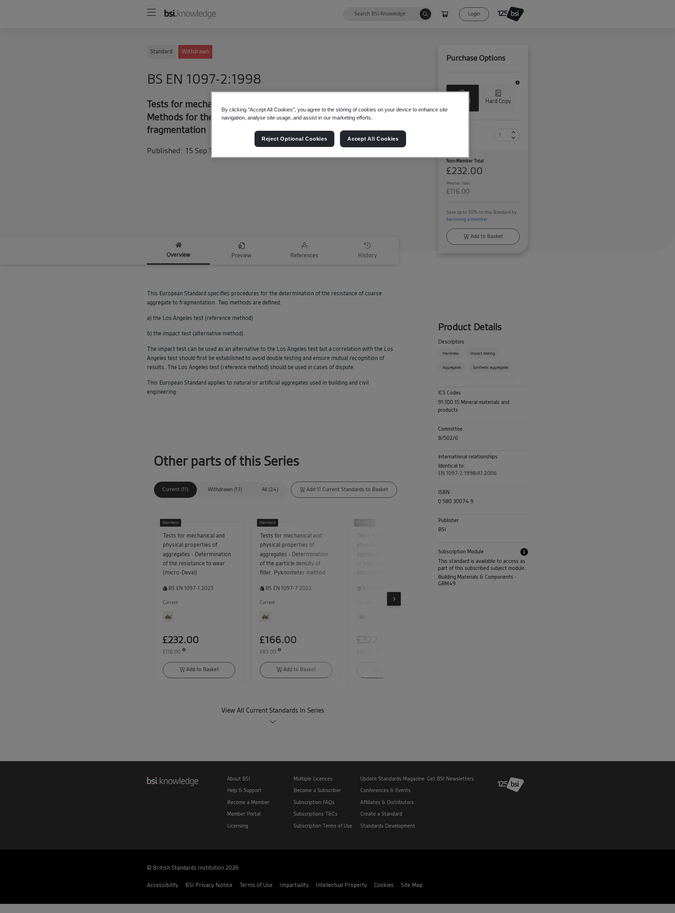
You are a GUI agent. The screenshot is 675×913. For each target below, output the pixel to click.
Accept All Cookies (373, 139)
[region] (340, 124)
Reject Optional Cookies (294, 139)
